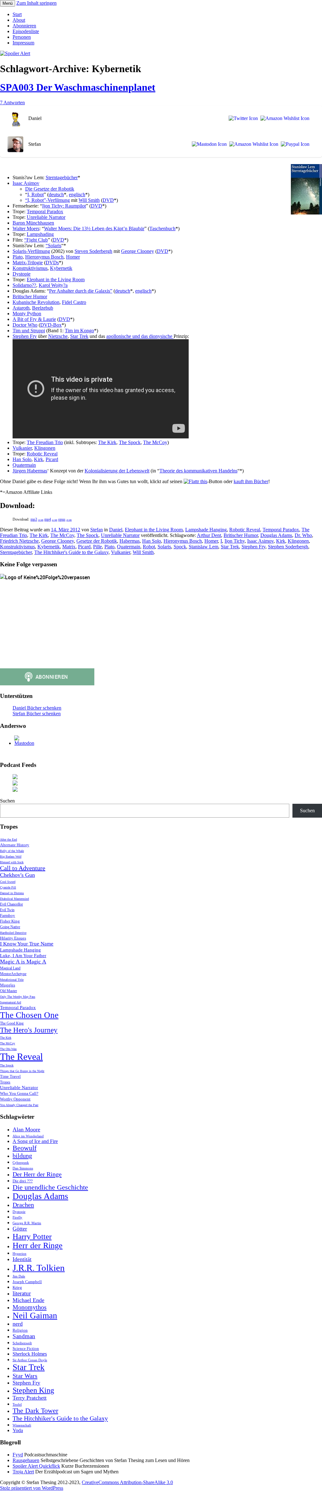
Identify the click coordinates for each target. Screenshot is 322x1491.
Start (17, 14)
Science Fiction (26, 1348)
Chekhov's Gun (17, 875)
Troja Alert (23, 1471)
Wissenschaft (22, 1425)
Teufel (17, 1404)
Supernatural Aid (10, 1002)
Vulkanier (22, 448)
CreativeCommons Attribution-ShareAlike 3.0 (127, 1482)
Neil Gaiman (35, 1315)
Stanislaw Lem (203, 546)
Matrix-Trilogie (28, 262)
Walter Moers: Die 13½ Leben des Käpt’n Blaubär (94, 228)
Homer (73, 257)
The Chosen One (29, 1015)
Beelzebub (42, 308)
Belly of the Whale (12, 851)
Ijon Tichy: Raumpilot (64, 206)
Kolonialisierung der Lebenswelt (117, 470)
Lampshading (40, 234)
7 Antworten (12, 102)
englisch (77, 194)
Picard (52, 459)
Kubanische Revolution (36, 302)
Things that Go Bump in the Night (22, 1071)
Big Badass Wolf (10, 856)
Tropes (5, 1082)
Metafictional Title (12, 979)
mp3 (37, 519)
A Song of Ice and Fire (35, 1141)
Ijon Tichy (235, 541)
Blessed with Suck (12, 862)
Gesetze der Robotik (96, 541)
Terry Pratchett (30, 1398)
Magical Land (10, 968)
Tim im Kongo (79, 330)
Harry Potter (32, 1236)
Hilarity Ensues (13, 938)
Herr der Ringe (38, 1245)
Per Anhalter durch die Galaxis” (80, 291)
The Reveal (21, 1056)
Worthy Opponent (15, 1099)
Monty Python (27, 313)
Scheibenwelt (22, 1343)
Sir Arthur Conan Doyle (30, 1360)
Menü (8, 3)
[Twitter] (242, 118)
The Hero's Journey (29, 1030)
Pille (97, 546)
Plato (18, 257)
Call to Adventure (22, 868)
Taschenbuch (162, 228)
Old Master (8, 991)
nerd (18, 1324)
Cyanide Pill (8, 887)
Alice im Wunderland (28, 1136)
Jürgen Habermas (30, 470)
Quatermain (24, 465)
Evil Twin (7, 910)
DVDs (52, 262)
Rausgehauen (26, 1460)
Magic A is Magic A (23, 961)
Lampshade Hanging (206, 529)
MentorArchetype (13, 974)
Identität (22, 1259)
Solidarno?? (24, 285)
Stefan (96, 529)
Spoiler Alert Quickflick (36, 1466)
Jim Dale (19, 1276)
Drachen (23, 1204)
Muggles (7, 985)
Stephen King (33, 1390)
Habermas (129, 541)
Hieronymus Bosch (44, 257)
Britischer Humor (30, 296)
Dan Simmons (23, 1168)
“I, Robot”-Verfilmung (47, 200)
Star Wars (25, 1375)
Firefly (17, 1217)
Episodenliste (26, 31)
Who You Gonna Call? (19, 1093)
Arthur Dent (209, 535)
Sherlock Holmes (30, 1354)
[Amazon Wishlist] (283, 118)
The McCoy (155, 442)
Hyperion (19, 1253)
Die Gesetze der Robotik (49, 188)
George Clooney (137, 251)
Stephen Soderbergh (288, 546)
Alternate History (14, 845)
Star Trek (79, 336)
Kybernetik (61, 268)
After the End (8, 839)
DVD (108, 200)
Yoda (18, 1430)
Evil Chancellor (11, 904)
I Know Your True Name (26, 944)
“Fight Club (36, 240)
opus (65, 519)
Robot (149, 546)
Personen (22, 37)
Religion (20, 1330)
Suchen (7, 800)
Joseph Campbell (27, 1281)
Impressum (23, 42)
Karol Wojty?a (53, 285)
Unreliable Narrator (46, 217)
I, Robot (35, 194)
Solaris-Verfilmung (31, 251)
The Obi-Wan (8, 1049)
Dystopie (22, 274)
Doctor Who (25, 325)
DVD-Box (51, 325)
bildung (22, 1155)
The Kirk (107, 442)
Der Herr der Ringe (37, 1174)
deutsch (56, 194)
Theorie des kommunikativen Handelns (198, 470)
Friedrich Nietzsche (19, 541)
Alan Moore (26, 1129)
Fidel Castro (74, 302)
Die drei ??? (23, 1181)
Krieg (17, 1287)
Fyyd (18, 1454)
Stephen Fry (25, 336)
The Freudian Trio (45, 442)
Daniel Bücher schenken (37, 708)
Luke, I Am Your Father (23, 955)
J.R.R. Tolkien (39, 1268)
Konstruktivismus (30, 268)
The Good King (12, 1023)
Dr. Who (303, 535)
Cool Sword (7, 881)
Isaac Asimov (26, 183)
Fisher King (10, 921)
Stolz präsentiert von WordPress (31, 1488)
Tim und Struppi (29, 330)
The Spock (130, 442)
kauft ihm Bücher (251, 481)
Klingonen (44, 448)
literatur (22, 1293)
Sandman (24, 1336)
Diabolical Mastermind (14, 898)
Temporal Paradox (45, 211)
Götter (20, 1228)
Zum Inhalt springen (36, 3)
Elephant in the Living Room (56, 279)
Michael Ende (28, 1300)
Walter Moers (26, 228)
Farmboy (7, 915)
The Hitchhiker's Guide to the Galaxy (71, 552)
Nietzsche (58, 336)
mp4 (50, 519)
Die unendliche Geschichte (50, 1187)
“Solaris (53, 245)
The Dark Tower (35, 1410)
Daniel (115, 529)
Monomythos (30, 1307)
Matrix (68, 546)
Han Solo (22, 459)
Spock (180, 546)
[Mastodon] (208, 144)
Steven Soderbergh (93, 251)
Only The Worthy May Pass (17, 996)
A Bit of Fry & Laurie (34, 319)
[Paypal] (293, 144)
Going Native (10, 927)
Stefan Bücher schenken (37, 713)
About (19, 20)
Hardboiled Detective (13, 932)
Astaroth (21, 308)
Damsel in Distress (12, 893)
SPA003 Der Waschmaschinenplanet (77, 87)
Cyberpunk (21, 1162)
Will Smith (89, 200)
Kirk (38, 459)
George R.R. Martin (27, 1223)
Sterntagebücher (62, 177)
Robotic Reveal (42, 453)
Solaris (164, 546)
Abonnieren (24, 25)
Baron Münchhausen (33, 223)
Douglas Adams (276, 535)
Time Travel (10, 1076)
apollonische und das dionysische (140, 336)
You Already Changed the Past (19, 1105)
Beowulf (24, 1148)
